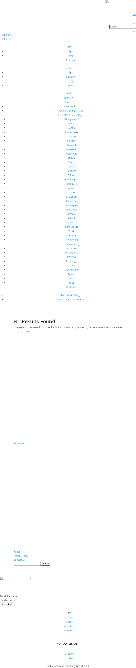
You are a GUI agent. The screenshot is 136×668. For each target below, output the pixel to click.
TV (69, 47)
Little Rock (71, 209)
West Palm (71, 287)
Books (69, 93)
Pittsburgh (71, 261)
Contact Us (20, 559)
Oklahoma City (71, 244)
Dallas (71, 158)
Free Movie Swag (70, 295)
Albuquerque (71, 119)
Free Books (70, 106)
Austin (71, 127)
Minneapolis (71, 226)
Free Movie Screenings (70, 114)
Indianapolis (71, 132)
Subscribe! (6, 604)
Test (133, 14)
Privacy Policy (21, 555)
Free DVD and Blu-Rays (70, 110)
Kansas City (71, 201)
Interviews (69, 97)
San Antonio (71, 269)
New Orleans (71, 239)
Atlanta (71, 123)
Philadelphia (71, 252)
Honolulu (71, 188)
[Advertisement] (68, 383)
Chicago (71, 140)
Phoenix (71, 256)
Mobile (71, 231)
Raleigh (71, 265)
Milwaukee (71, 222)
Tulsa (71, 282)
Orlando (71, 248)
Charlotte (71, 136)
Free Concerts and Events (70, 299)
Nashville (71, 235)
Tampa (71, 274)
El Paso (71, 175)
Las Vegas (71, 205)
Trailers (70, 81)
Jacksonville (71, 196)
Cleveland (71, 149)
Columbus (71, 153)
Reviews (70, 60)
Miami (71, 218)
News (70, 55)
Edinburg (71, 170)
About (17, 551)
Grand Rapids (71, 179)
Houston (71, 192)
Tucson (71, 278)
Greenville (71, 183)
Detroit (71, 166)
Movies (69, 68)
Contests (69, 102)
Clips (70, 51)
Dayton (71, 162)
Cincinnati (71, 145)
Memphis (71, 213)
